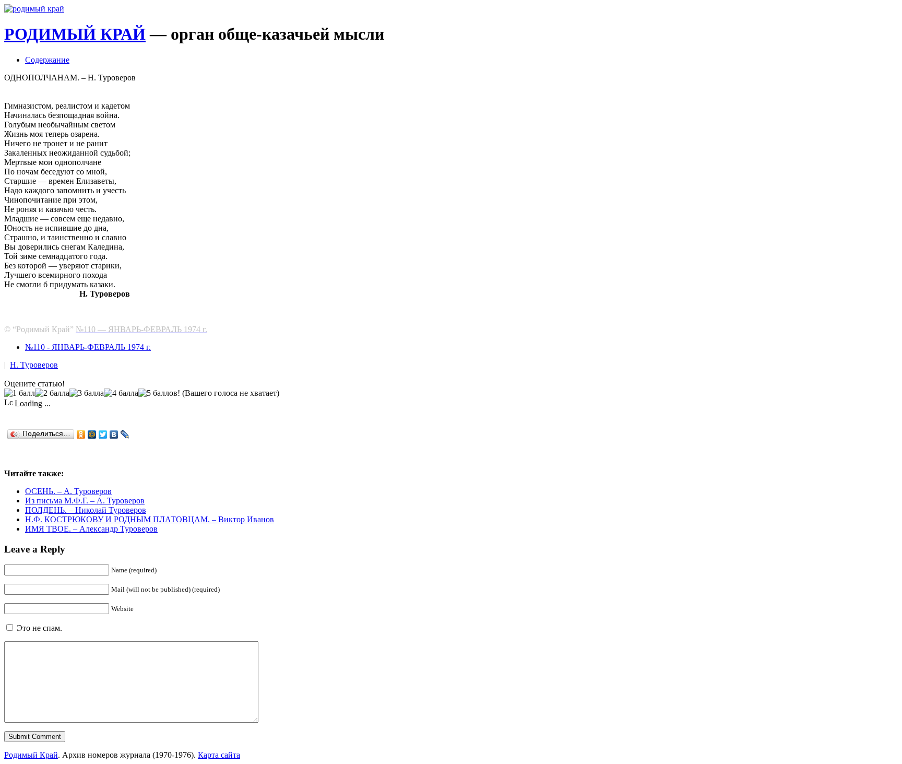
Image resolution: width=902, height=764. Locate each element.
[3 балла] (86, 393)
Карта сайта (219, 754)
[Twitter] (103, 434)
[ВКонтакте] (114, 434)
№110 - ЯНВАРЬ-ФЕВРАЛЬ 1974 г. (88, 347)
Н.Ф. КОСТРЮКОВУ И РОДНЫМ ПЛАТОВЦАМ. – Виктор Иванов (149, 519)
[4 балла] (121, 393)
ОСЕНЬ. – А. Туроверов (68, 491)
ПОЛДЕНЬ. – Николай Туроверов (85, 510)
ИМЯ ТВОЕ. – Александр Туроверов (91, 528)
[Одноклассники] (81, 434)
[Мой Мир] (92, 434)
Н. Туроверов (34, 364)
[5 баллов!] (159, 393)
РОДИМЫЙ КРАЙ (75, 34)
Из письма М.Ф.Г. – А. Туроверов (85, 500)
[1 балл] (19, 393)
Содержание (47, 59)
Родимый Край (31, 754)
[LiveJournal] (125, 434)
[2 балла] (52, 393)
